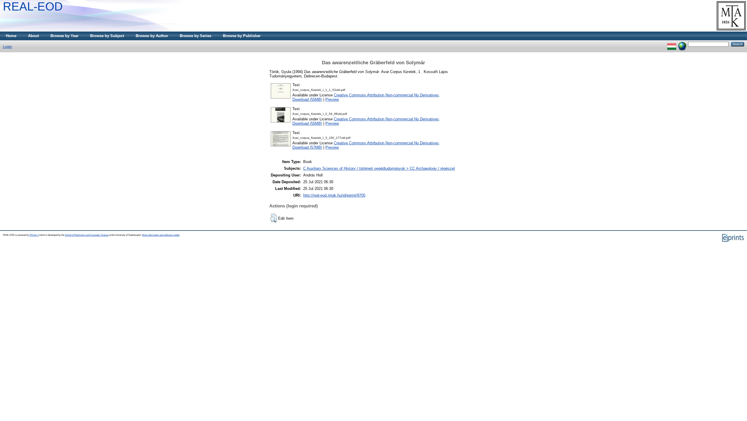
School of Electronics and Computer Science (87, 235)
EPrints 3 (34, 235)
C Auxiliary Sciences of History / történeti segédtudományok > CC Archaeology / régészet (379, 168)
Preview (332, 99)
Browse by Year (64, 36)
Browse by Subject (107, 36)
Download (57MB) (307, 147)
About (33, 36)
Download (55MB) (307, 99)
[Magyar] (671, 44)
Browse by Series (195, 36)
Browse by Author (152, 36)
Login (7, 46)
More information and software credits (160, 235)
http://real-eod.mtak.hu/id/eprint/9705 (334, 195)
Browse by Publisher (242, 36)
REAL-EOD (33, 6)
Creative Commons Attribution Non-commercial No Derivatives (386, 95)
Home (11, 36)
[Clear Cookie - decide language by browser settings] (682, 44)
